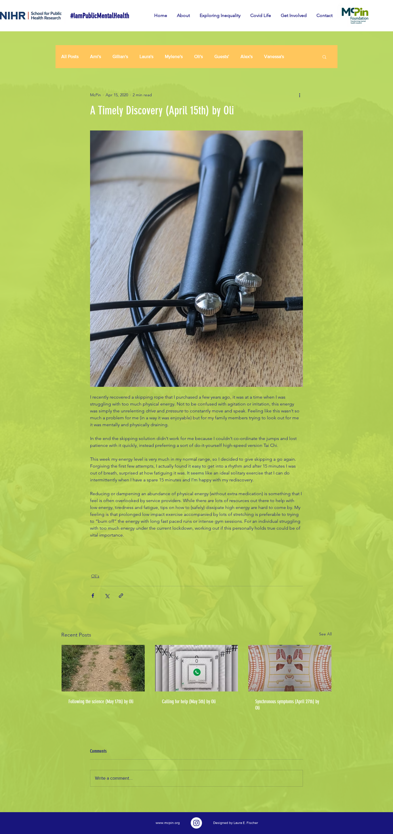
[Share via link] (121, 595)
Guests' (221, 56)
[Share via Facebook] (93, 595)
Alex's (247, 56)
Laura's (146, 56)
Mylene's (174, 56)
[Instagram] (196, 823)
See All (325, 634)
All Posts (70, 56)
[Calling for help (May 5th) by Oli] (196, 668)
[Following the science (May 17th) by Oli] (103, 668)
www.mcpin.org (168, 823)
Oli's (198, 56)
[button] (324, 56)
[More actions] (299, 94)
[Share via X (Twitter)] (107, 595)
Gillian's (120, 56)
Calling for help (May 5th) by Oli (189, 701)
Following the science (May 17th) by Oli (100, 701)
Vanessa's (274, 56)
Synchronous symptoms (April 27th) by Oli (287, 704)
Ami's (95, 56)
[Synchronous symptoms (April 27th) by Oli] (289, 668)
